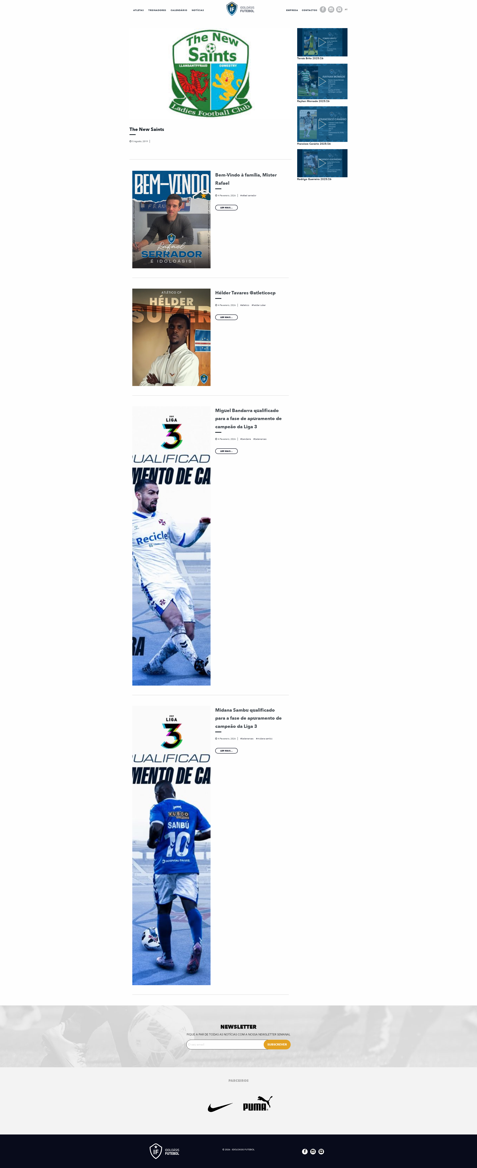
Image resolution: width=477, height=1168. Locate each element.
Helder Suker (259, 305)
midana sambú (264, 738)
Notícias (198, 10)
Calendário (179, 10)
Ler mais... (226, 207)
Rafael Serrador (249, 195)
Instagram (331, 9)
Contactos (309, 10)
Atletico (245, 305)
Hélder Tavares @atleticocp (245, 293)
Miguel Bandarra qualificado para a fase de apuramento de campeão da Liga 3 (248, 418)
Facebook (323, 9)
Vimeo (339, 9)
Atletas (138, 10)
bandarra (246, 439)
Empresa (292, 10)
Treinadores (157, 10)
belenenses (260, 439)
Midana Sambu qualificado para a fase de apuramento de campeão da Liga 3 (248, 718)
